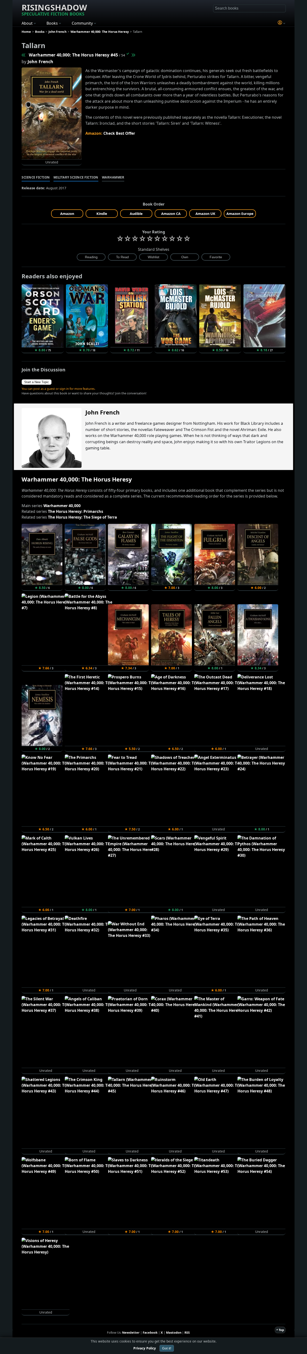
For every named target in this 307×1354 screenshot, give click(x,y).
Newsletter (131, 1332)
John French (40, 61)
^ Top (280, 1330)
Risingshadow (54, 9)
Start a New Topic (36, 382)
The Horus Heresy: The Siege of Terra (82, 517)
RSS (187, 1332)
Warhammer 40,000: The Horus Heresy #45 (73, 55)
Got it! (166, 1348)
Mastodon (173, 1332)
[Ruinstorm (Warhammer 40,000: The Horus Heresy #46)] (133, 55)
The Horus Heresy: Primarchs (75, 511)
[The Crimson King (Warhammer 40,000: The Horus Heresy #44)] (23, 55)
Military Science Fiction (75, 177)
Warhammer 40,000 (62, 505)
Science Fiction (36, 177)
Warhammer (113, 177)
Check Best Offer (119, 133)
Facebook (150, 1332)
